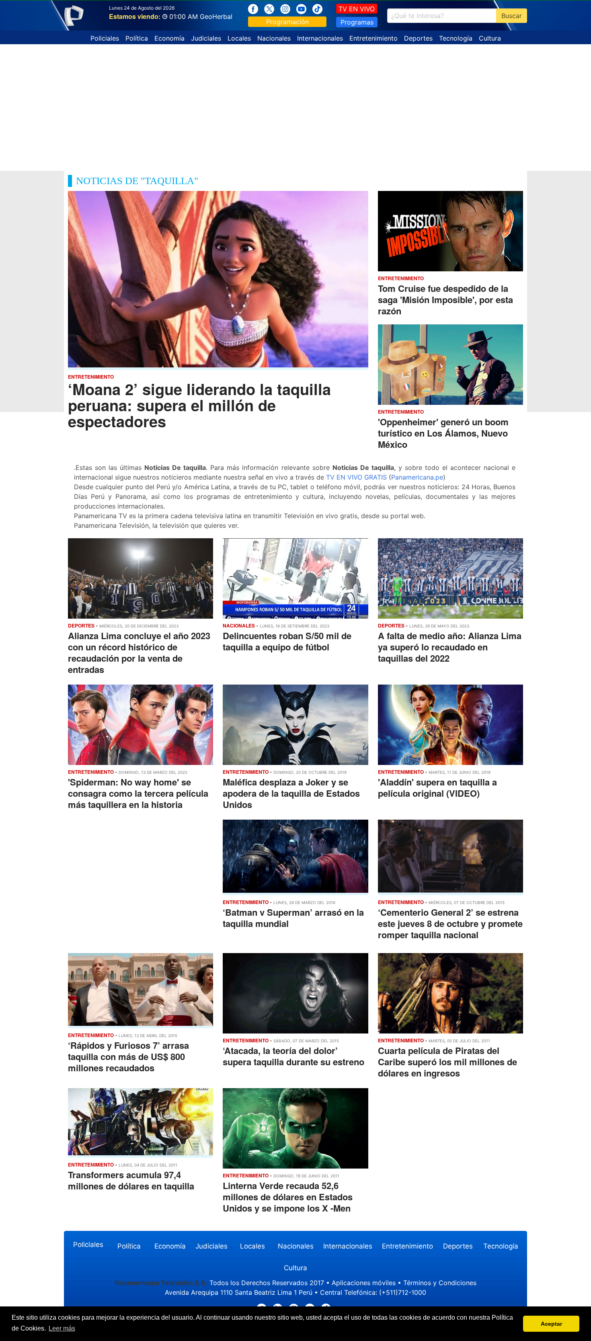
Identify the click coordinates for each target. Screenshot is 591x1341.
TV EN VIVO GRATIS (356, 477)
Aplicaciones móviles (364, 1283)
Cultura (490, 38)
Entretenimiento (373, 38)
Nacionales (274, 38)
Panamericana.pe (417, 477)
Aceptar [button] (551, 1323)
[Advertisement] (295, 104)
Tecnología (455, 38)
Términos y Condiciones (439, 1283)
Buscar (511, 16)
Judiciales (206, 38)
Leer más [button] (62, 1328)
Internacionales (320, 38)
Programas (357, 22)
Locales (239, 38)
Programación (287, 22)
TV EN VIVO (357, 9)
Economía (169, 38)
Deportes (418, 38)
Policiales (104, 38)
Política (136, 38)
